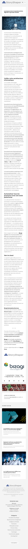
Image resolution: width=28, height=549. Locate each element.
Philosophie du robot (14, 525)
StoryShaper (16, 341)
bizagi (17, 375)
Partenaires (14, 523)
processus (17, 376)
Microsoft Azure (8, 311)
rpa (23, 376)
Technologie (13, 425)
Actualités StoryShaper (14, 517)
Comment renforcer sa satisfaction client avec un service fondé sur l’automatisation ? (12, 443)
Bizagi (20, 233)
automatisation (10, 375)
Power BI (19, 160)
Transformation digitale (9, 9)
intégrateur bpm (9, 376)
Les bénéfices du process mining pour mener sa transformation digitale (12, 429)
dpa (22, 375)
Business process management (14, 519)
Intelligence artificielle (14, 521)
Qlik (10, 161)
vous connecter (12, 397)
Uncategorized (14, 536)
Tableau (6, 161)
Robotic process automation (9, 468)
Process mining (7, 425)
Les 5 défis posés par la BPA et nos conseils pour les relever (12, 472)
